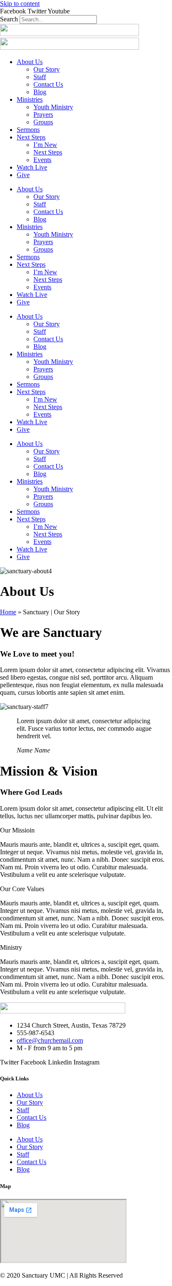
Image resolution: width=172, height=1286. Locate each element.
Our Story (46, 69)
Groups (43, 122)
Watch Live (32, 167)
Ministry (11, 947)
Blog (39, 91)
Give (23, 174)
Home (8, 612)
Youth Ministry (53, 107)
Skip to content (20, 3)
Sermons (28, 129)
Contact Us (48, 84)
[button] (86, 830)
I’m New (45, 144)
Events (42, 159)
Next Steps (31, 137)
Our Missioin (17, 830)
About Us (30, 61)
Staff (39, 76)
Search (9, 19)
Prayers (43, 114)
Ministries (30, 99)
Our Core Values (22, 888)
